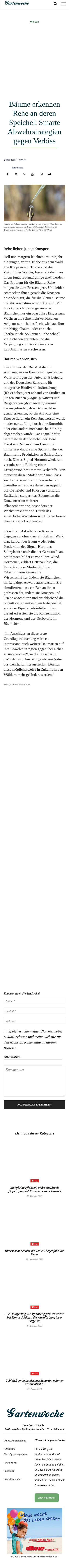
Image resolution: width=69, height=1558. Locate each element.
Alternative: (13, 1057)
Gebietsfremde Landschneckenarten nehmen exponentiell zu (34, 1382)
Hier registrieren (46, 1497)
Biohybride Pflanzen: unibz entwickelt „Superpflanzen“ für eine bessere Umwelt (34, 1189)
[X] (16, 174)
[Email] (41, 174)
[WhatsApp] (32, 174)
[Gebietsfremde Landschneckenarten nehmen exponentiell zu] (34, 1353)
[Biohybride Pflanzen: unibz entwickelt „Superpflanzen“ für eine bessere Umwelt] (34, 1160)
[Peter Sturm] (7, 168)
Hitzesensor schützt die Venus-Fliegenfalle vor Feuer (34, 1252)
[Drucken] (49, 174)
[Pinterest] (24, 174)
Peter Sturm (17, 168)
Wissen (34, 21)
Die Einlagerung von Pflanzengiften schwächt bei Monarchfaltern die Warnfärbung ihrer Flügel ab (34, 1317)
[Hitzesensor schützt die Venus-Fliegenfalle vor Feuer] (34, 1224)
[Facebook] (7, 174)
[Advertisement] (34, 62)
